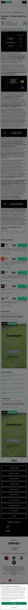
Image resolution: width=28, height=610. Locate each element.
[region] (14, 597)
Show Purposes (14, 607)
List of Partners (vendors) (6, 600)
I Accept (14, 603)
